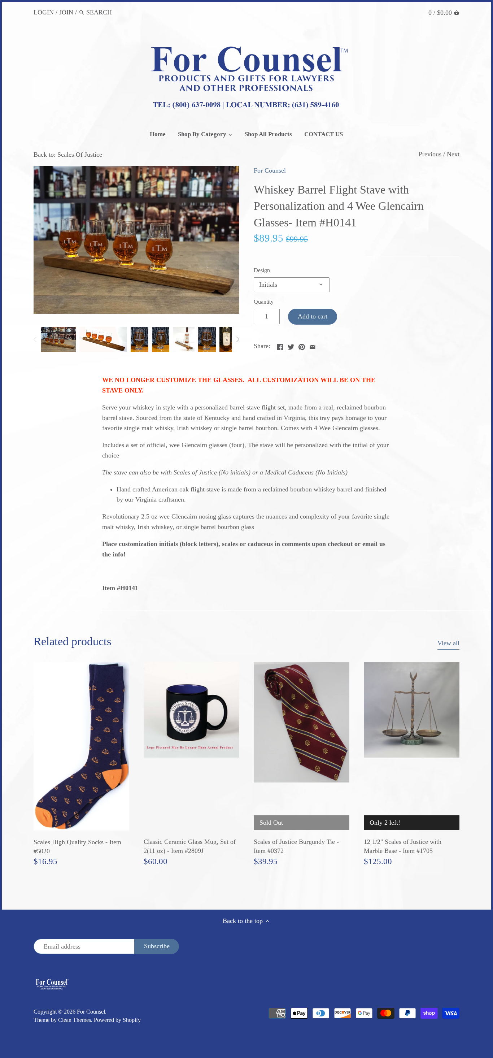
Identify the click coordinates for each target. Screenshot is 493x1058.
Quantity (264, 302)
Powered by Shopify (117, 1020)
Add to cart (312, 316)
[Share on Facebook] (280, 345)
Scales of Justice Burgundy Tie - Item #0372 (296, 846)
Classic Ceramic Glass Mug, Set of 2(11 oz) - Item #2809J (190, 846)
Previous (430, 154)
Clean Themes (74, 1020)
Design (262, 270)
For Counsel (270, 170)
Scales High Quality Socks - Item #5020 (77, 846)
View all (448, 643)
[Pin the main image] (301, 345)
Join (66, 12)
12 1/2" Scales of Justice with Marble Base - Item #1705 (402, 846)
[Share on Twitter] (291, 345)
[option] (58, 339)
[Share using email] (312, 345)
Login (44, 12)
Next (453, 154)
